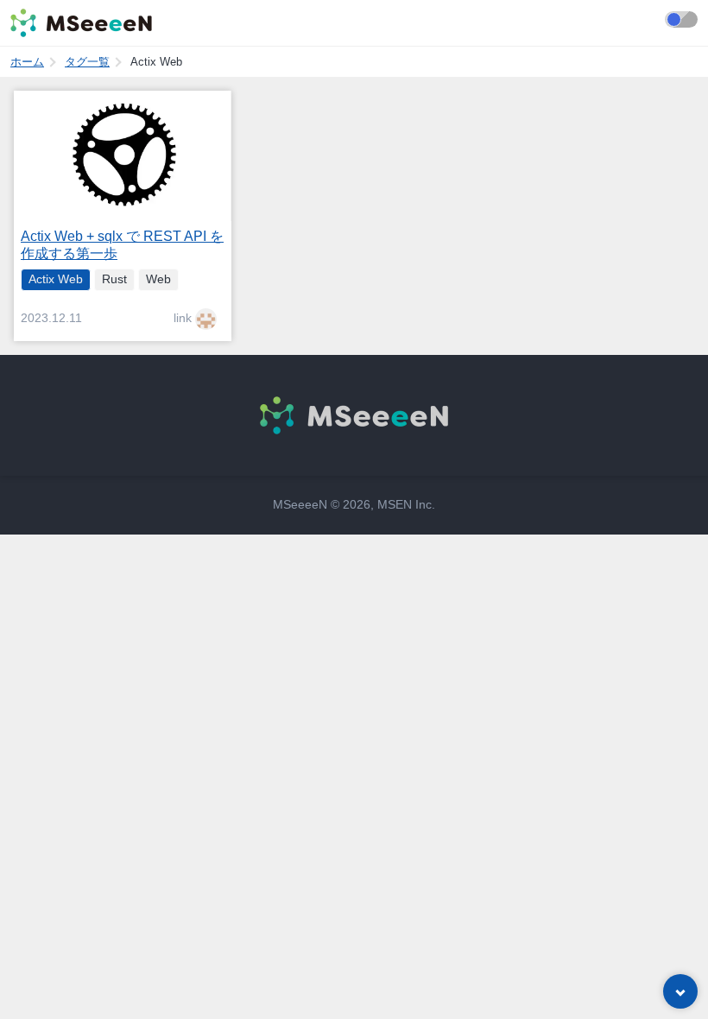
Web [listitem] (158, 279)
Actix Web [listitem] (55, 279)
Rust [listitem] (114, 279)
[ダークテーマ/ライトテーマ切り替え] (681, 19)
